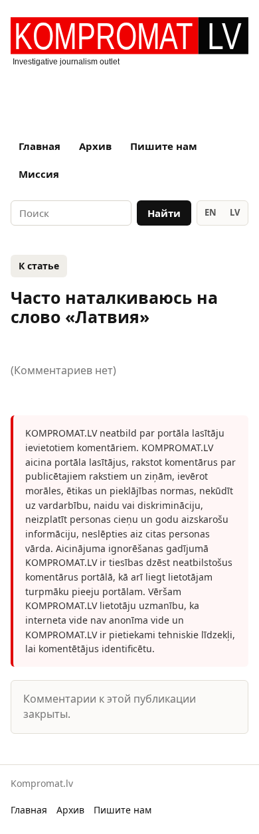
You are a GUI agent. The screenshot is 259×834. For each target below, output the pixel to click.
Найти (164, 213)
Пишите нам (163, 146)
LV (235, 212)
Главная (39, 146)
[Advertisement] (129, 96)
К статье (39, 265)
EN (210, 212)
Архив (95, 146)
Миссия (39, 173)
